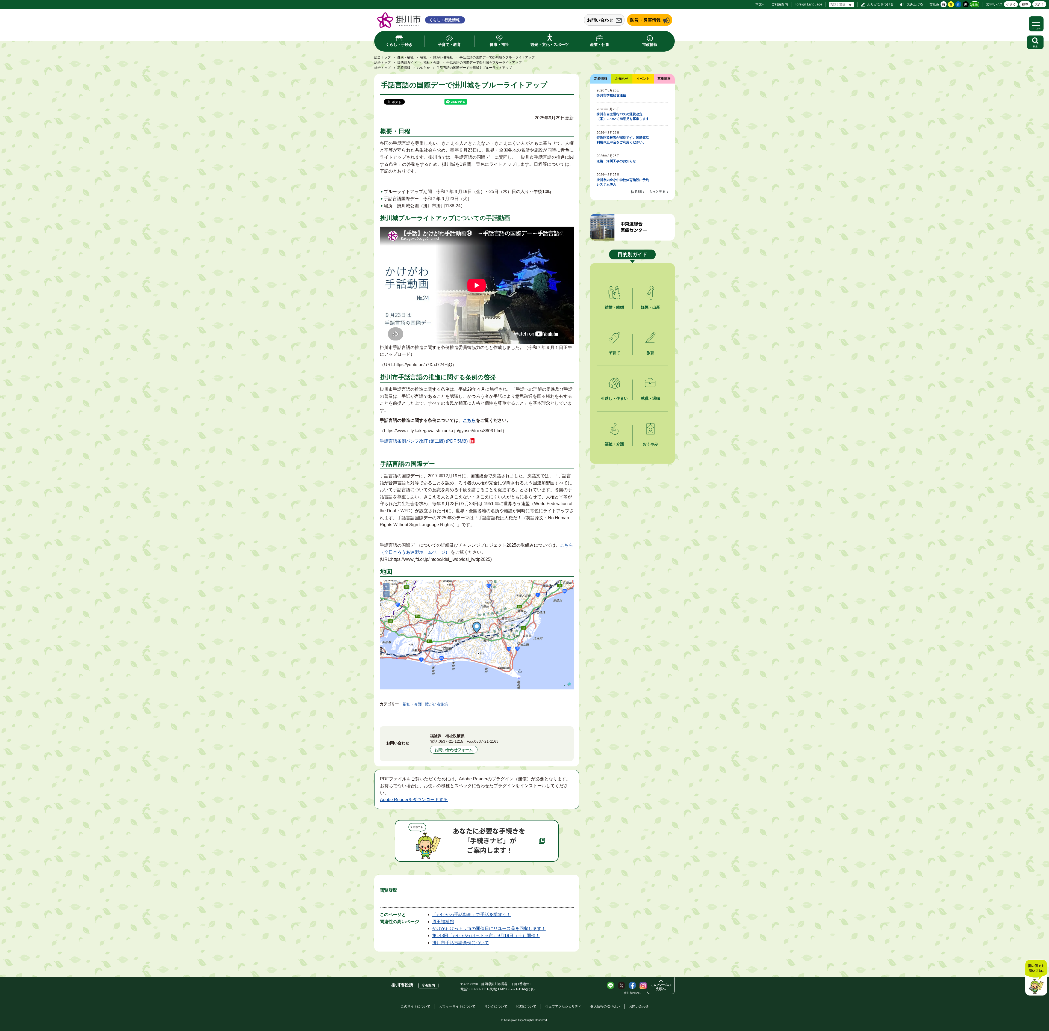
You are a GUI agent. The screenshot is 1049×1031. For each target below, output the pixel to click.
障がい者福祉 (443, 57)
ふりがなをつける (880, 4)
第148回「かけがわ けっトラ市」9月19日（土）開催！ (486, 935)
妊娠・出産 (650, 307)
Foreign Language (808, 4)
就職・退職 (650, 398)
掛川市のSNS (632, 992)
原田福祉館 (443, 921)
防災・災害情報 (645, 20)
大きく (1039, 4)
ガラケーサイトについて (457, 1006)
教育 (650, 353)
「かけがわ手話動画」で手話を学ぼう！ (471, 914)
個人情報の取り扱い (605, 1006)
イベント (643, 79)
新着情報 (403, 68)
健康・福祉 (405, 57)
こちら (469, 420)
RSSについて (526, 1006)
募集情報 (664, 79)
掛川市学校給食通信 (611, 95)
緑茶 (974, 4)
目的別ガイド (407, 62)
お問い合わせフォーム (454, 750)
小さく (1011, 4)
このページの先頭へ (661, 987)
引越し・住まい (614, 398)
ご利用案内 (779, 4)
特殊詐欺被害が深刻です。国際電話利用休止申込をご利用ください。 (623, 140)
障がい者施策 (436, 704)
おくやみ (650, 444)
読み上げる (915, 4)
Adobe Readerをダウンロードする (414, 799)
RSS (638, 192)
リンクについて (495, 1006)
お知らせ (423, 68)
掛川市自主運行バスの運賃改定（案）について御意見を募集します (623, 116)
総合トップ (382, 57)
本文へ (760, 4)
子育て (614, 353)
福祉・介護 (431, 62)
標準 (1025, 4)
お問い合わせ (600, 20)
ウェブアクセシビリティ (563, 1006)
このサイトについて (415, 1006)
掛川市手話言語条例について (460, 942)
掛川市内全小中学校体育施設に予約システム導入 (623, 182)
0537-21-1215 (451, 741)
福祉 (423, 57)
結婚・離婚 (614, 307)
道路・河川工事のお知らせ (616, 161)
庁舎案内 (428, 985)
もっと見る (657, 192)
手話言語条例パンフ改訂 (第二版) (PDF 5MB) (424, 441)
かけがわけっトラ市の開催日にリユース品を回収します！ (489, 928)
